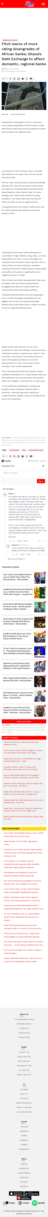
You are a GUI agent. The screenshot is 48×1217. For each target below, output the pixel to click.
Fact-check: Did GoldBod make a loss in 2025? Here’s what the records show (24, 834)
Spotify (41, 1203)
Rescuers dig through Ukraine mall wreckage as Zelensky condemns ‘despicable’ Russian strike (21, 777)
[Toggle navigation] (43, 4)
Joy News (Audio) (24, 1112)
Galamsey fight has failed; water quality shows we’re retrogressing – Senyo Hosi (24, 802)
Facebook (24, 1131)
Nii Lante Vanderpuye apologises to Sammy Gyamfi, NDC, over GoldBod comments (22, 882)
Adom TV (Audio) (24, 1107)
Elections (24, 1186)
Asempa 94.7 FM (24, 1066)
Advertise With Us (24, 1024)
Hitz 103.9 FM (24, 1061)
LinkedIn (24, 1145)
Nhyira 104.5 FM (24, 1075)
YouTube (24, 1127)
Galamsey (24, 1177)
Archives (24, 1182)
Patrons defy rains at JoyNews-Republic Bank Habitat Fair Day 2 (21, 744)
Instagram (24, 1140)
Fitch (24, 450)
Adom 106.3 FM (24, 1057)
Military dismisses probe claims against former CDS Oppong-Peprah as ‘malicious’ (22, 899)
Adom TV (24, 1094)
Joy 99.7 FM (24, 1052)
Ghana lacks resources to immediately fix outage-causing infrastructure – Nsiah (22, 761)
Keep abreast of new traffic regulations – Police (21, 843)
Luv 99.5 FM (24, 1070)
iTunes (26, 1203)
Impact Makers (24, 1173)
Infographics (24, 1149)
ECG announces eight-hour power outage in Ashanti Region (23, 951)
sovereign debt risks (36, 450)
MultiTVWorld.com (24, 1103)
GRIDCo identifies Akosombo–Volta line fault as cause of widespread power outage (23, 960)
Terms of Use (24, 1033)
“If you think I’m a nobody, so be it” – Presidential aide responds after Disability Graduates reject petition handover (21, 864)
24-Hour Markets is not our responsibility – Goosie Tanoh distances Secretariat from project (22, 917)
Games (24, 1164)
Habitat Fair (24, 1168)
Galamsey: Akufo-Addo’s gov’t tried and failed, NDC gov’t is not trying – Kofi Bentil (23, 786)
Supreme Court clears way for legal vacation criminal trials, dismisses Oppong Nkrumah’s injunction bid (23, 852)
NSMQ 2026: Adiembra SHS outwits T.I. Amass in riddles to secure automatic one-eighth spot (22, 794)
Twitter (24, 1136)
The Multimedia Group (24, 1019)
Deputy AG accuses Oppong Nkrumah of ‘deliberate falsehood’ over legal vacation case (23, 907)
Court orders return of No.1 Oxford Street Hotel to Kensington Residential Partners (21, 890)
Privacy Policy (24, 1037)
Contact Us (24, 1028)
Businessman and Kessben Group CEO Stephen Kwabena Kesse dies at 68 (20, 874)
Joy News (24, 1089)
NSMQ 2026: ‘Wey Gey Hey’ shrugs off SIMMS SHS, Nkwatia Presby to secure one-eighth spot (23, 810)
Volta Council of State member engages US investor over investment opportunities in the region (23, 752)
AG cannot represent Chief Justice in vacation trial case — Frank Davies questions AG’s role (23, 943)
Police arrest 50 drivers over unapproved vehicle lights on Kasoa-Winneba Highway (22, 935)
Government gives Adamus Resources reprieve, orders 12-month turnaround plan (22, 927)
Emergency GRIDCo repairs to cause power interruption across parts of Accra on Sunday (21, 769)
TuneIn (11, 1203)
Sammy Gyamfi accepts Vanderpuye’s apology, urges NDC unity (23, 819)
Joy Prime (24, 1098)
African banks (14, 450)
